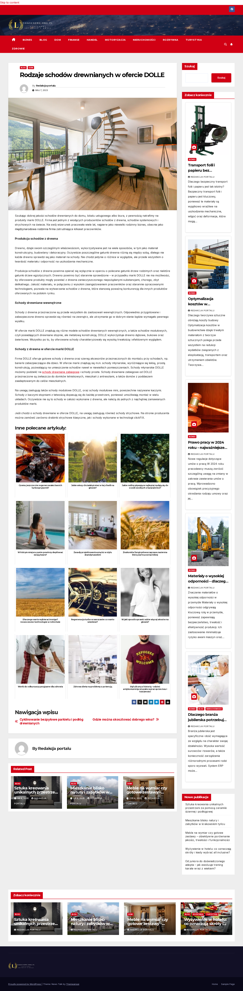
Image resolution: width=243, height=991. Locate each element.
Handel (92, 39)
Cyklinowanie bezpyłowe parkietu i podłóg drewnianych (51, 721)
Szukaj (189, 66)
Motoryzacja (115, 39)
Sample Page (228, 984)
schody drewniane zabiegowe (60, 372)
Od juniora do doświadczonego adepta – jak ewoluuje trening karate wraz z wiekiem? (205, 865)
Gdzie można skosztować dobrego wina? (123, 719)
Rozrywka (170, 39)
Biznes (27, 39)
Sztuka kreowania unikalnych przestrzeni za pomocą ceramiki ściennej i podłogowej (206, 808)
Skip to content (9, 2)
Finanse (74, 39)
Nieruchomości (144, 39)
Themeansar (72, 984)
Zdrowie (18, 48)
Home (215, 984)
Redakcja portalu (46, 85)
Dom (57, 39)
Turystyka (194, 39)
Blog (43, 39)
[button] (225, 44)
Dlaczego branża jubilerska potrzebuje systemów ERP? (207, 719)
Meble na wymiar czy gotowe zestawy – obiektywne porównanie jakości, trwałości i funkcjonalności (207, 836)
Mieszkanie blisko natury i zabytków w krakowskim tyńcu (89, 792)
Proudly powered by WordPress (25, 984)
